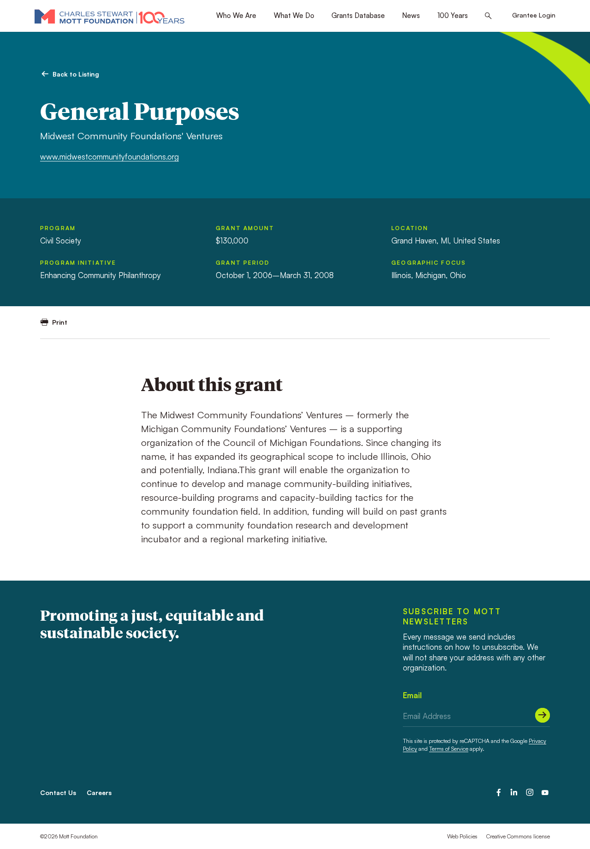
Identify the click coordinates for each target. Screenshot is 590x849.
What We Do (294, 15)
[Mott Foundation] (109, 16)
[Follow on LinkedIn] (514, 792)
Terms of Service (448, 748)
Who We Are (236, 15)
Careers (99, 792)
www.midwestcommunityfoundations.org (109, 156)
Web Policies (462, 836)
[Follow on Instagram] (530, 792)
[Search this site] (488, 16)
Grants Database (358, 15)
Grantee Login (533, 15)
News (411, 15)
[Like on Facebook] (499, 792)
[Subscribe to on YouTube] (545, 792)
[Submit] (542, 715)
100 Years (452, 15)
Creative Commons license (518, 836)
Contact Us (58, 792)
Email (412, 695)
